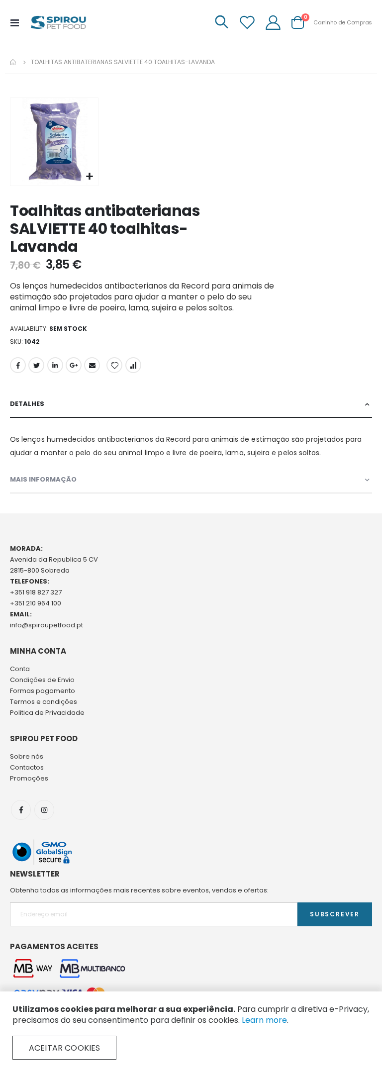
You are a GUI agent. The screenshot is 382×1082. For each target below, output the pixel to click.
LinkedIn (55, 365)
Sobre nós (26, 756)
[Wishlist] (247, 22)
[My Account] (273, 22)
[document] (191, 1032)
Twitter (36, 365)
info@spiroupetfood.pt (46, 625)
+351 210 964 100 (35, 603)
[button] (89, 177)
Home (13, 62)
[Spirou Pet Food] (58, 22)
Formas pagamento (42, 690)
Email (92, 365)
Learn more (264, 1020)
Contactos (27, 767)
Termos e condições (43, 701)
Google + (74, 365)
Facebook (18, 365)
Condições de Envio (42, 680)
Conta (20, 669)
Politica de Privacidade (47, 712)
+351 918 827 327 (36, 592)
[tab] (191, 404)
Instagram (44, 810)
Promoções (29, 778)
